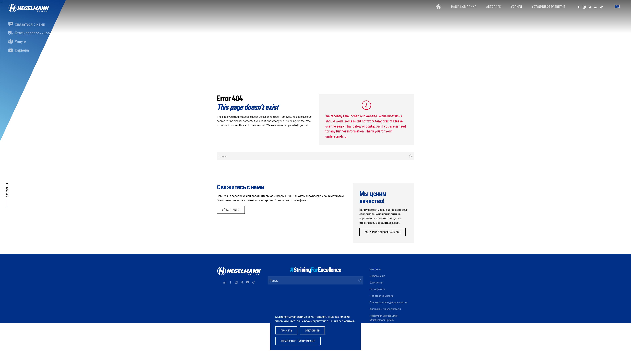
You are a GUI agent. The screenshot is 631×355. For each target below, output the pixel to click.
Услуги (20, 41)
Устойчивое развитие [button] (548, 6)
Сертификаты (378, 289)
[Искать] (411, 156)
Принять (286, 330)
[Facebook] (578, 6)
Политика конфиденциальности (389, 302)
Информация (377, 275)
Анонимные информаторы (385, 308)
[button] (617, 6)
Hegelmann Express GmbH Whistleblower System (384, 317)
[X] (590, 6)
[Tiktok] (601, 6)
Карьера (21, 49)
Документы (376, 282)
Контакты (233, 209)
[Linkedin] (595, 6)
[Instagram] (584, 6)
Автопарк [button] (493, 6)
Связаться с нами (29, 24)
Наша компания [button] (463, 6)
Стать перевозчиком (32, 32)
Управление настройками (297, 341)
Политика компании (382, 295)
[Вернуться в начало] (28, 6)
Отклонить (312, 330)
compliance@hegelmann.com (382, 232)
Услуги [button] (516, 6)
